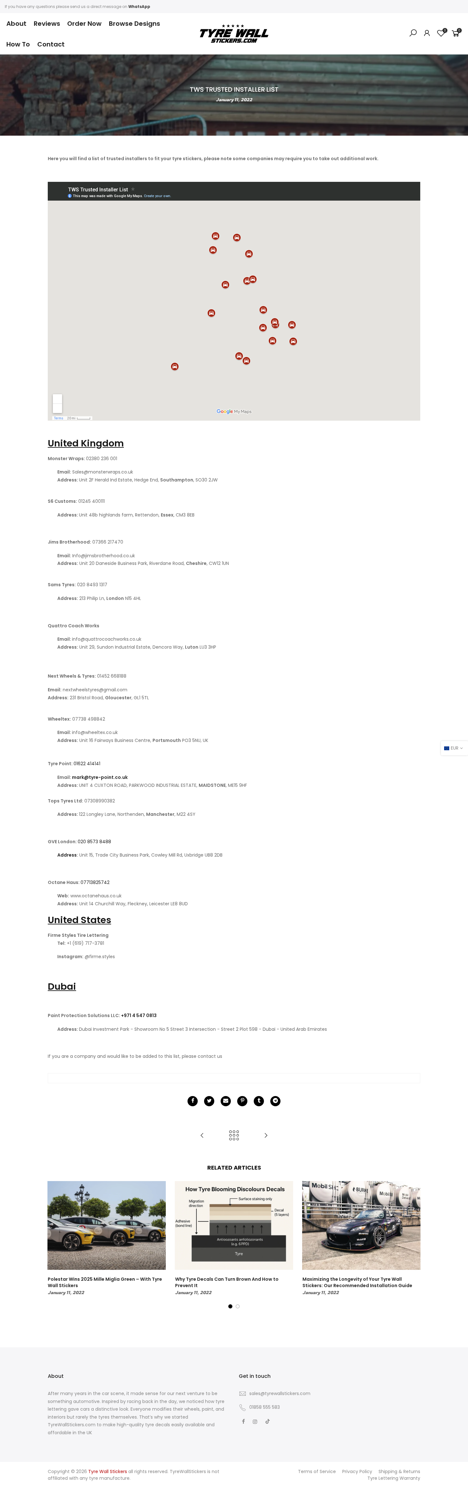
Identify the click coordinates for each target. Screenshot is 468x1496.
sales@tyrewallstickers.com (279, 1393)
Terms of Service (317, 1471)
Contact (51, 44)
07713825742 (95, 882)
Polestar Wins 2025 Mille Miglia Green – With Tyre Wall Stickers (105, 1282)
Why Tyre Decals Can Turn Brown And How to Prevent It (227, 1282)
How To (18, 44)
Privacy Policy (357, 1471)
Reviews (47, 23)
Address (67, 855)
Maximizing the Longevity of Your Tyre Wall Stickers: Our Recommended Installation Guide (357, 1282)
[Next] (413, 1245)
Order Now (84, 23)
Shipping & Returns (399, 1471)
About (16, 23)
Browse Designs (134, 23)
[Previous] (54, 1245)
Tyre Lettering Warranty (393, 1478)
